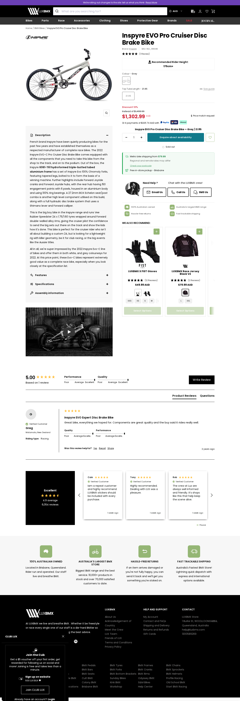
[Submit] (57, 11)
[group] (44, 377)
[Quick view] (157, 232)
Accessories (82, 20)
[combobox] (110, 11)
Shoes (124, 20)
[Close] (63, 636)
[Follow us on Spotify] (79, 641)
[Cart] (213, 11)
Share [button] (111, 448)
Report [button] (102, 448)
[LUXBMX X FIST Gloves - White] (138, 292)
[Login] (200, 11)
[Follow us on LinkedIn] (69, 641)
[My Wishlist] (207, 11)
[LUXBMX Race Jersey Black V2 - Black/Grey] (185, 292)
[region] (145, 495)
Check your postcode (140, 165)
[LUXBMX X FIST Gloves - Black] (147, 292)
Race (61, 20)
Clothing (105, 20)
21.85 (128, 95)
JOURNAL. (208, 20)
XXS (129, 301)
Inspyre (133, 48)
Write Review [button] (202, 380)
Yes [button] (95, 448)
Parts (45, 20)
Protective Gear (147, 20)
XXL (188, 301)
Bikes (29, 20)
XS (138, 301)
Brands (172, 20)
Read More (151, 2)
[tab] (184, 396)
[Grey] (126, 80)
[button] (69, 135)
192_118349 (152, 48)
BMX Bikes (39, 28)
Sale (189, 20)
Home (29, 28)
